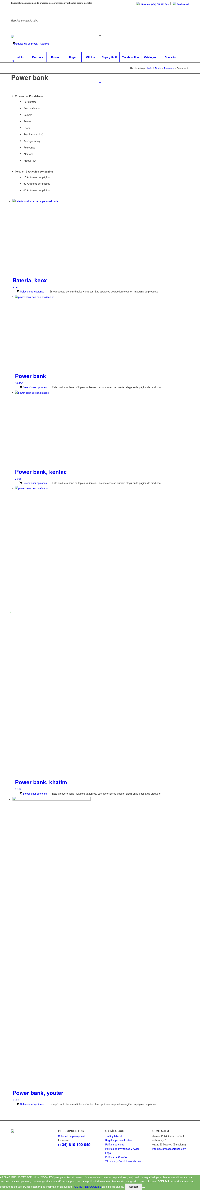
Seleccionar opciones (31, 291)
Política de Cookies (116, 1157)
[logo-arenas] (37, 43)
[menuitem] (153, 3)
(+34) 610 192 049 (74, 1144)
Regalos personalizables (119, 1140)
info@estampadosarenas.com (169, 1149)
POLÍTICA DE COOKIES (87, 1186)
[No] (143, 1187)
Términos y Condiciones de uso (123, 1161)
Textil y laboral (113, 1136)
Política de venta (114, 1144)
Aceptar (133, 1186)
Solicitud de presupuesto (72, 1136)
